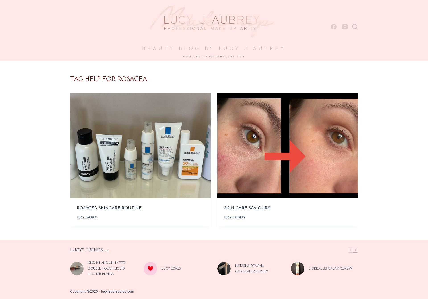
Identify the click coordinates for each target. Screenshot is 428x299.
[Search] (355, 26)
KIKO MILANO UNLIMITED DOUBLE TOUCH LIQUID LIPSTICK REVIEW (107, 268)
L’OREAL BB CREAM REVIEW (330, 268)
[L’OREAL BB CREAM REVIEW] (297, 268)
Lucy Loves (171, 268)
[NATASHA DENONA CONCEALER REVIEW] (224, 268)
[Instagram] (345, 26)
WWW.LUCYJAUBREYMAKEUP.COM (214, 57)
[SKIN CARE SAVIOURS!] (287, 146)
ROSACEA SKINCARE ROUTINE (110, 208)
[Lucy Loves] (150, 268)
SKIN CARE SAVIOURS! (248, 208)
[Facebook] (334, 26)
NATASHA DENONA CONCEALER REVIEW (251, 268)
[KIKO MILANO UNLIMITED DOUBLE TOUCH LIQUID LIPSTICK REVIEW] (77, 268)
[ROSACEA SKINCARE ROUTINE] (140, 146)
